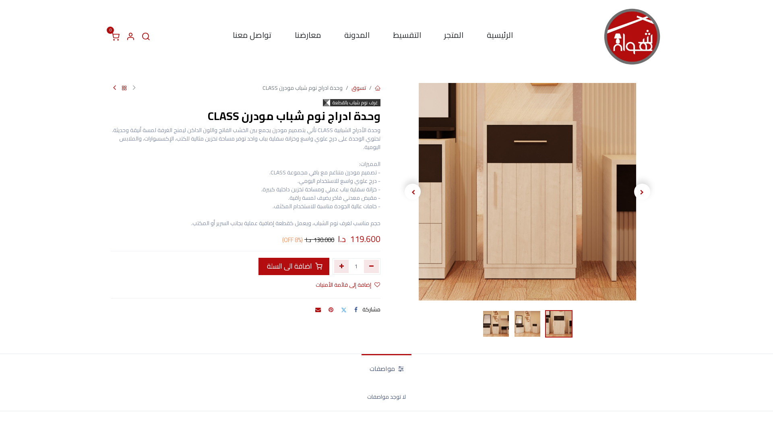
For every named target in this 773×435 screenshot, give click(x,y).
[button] (642, 192)
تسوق (358, 88)
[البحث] (145, 37)
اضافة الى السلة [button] (289, 266)
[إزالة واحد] (371, 266)
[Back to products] (124, 88)
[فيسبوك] (356, 310)
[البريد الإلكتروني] (318, 310)
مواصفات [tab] (383, 368)
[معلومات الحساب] (130, 37)
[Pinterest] (331, 310)
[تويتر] (344, 310)
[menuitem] (500, 37)
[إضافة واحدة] (341, 266)
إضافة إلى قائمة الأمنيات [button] (343, 285)
